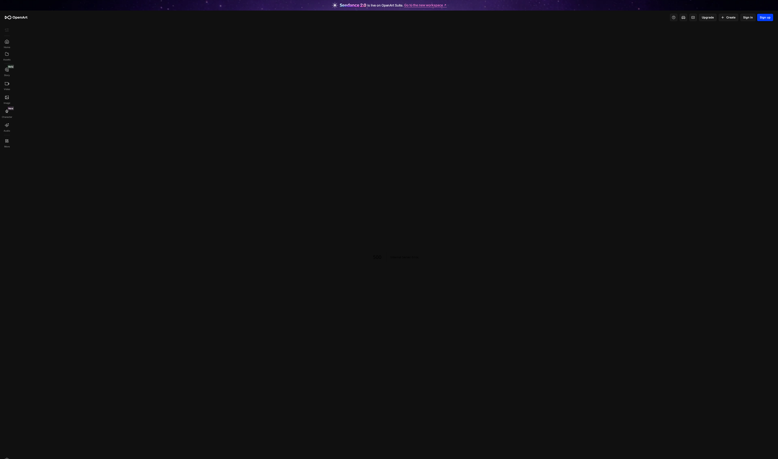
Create (730, 17)
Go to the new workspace (423, 5)
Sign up (765, 17)
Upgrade (708, 17)
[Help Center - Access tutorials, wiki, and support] (673, 17)
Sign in (748, 17)
